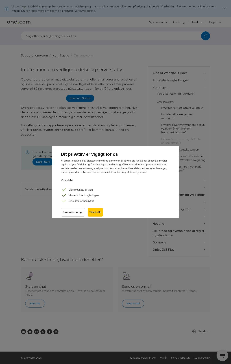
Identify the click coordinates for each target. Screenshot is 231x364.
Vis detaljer (67, 180)
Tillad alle (95, 212)
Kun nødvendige (73, 212)
